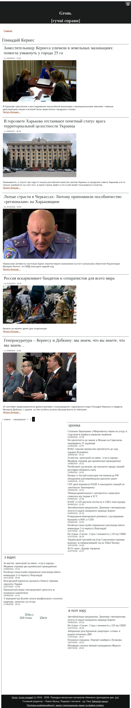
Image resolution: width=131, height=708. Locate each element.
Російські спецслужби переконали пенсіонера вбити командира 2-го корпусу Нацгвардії (96, 526)
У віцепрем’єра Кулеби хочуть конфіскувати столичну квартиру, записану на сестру (33, 600)
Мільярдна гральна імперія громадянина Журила (94, 645)
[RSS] (43, 617)
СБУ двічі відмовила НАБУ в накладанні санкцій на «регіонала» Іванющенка (96, 485)
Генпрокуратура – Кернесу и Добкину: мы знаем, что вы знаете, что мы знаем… (64, 342)
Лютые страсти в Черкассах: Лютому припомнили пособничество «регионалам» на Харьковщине (62, 199)
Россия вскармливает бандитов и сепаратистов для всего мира (59, 278)
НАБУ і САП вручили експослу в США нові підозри (96, 501)
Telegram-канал (100, 701)
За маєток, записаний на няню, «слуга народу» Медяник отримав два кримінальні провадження (94, 459)
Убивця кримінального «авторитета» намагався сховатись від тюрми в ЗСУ (93, 494)
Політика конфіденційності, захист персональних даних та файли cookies (65, 705)
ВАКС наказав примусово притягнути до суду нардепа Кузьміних (93, 450)
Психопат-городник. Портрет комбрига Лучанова (95, 639)
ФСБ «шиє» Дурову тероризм (84, 548)
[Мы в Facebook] (22, 617)
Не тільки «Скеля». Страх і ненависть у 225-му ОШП (97, 533)
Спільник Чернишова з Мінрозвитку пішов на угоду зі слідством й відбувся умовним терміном (97, 432)
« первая (6, 419)
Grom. (65, 13)
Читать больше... (11, 112)
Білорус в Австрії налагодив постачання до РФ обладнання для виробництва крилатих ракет (93, 477)
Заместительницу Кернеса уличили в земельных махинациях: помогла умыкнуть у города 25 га (58, 50)
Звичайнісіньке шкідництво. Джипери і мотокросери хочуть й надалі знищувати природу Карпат (96, 509)
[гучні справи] (26, 697)
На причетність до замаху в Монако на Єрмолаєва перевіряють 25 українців (95, 441)
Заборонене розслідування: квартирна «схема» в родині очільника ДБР (94, 632)
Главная (8, 31)
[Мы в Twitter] (32, 617)
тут (116, 697)
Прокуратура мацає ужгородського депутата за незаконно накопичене (29, 591)
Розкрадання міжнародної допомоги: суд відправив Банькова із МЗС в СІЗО (95, 517)
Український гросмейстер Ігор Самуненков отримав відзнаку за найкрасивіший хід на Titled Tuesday (96, 541)
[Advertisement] (33, 672)
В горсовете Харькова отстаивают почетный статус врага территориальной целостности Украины (54, 123)
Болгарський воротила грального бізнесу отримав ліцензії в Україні (31, 582)
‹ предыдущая (18, 419)
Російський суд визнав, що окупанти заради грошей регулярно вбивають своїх (96, 468)
